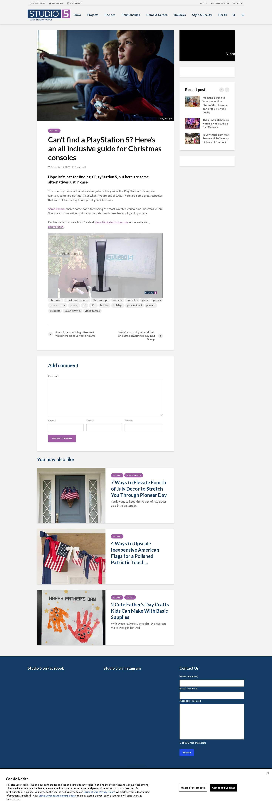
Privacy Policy (107, 791)
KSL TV (203, 3)
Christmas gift (101, 300)
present (150, 305)
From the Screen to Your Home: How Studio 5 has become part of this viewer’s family (215, 105)
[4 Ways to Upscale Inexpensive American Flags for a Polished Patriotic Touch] (71, 556)
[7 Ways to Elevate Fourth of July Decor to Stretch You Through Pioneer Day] (71, 495)
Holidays (180, 15)
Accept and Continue (223, 787)
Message (190, 700)
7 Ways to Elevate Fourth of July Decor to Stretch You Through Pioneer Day (139, 488)
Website (128, 421)
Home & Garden (157, 15)
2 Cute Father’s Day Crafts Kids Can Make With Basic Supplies (140, 611)
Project (130, 597)
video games (92, 310)
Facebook (57, 3)
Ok (268, 773)
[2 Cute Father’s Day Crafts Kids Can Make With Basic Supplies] (71, 617)
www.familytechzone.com (111, 222)
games (157, 300)
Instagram (38, 3)
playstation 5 (134, 305)
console (117, 300)
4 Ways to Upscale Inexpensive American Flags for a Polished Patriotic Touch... (135, 553)
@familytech (55, 226)
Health (222, 15)
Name (52, 421)
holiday (104, 305)
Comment (53, 376)
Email (90, 421)
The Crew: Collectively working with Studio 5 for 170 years (216, 123)
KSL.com (237, 3)
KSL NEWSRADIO (220, 3)
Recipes (110, 15)
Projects (92, 15)
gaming (74, 305)
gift (84, 305)
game (145, 300)
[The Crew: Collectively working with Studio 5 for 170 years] (192, 123)
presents (55, 310)
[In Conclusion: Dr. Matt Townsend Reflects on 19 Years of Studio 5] (192, 138)
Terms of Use (90, 791)
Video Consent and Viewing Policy (57, 795)
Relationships (131, 15)
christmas (55, 300)
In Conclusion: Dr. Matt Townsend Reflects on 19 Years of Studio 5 (216, 138)
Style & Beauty (202, 15)
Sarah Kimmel (56, 209)
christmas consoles (77, 300)
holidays (118, 305)
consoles (132, 300)
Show (77, 15)
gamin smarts (58, 305)
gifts (93, 305)
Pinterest (75, 3)
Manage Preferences (193, 787)
